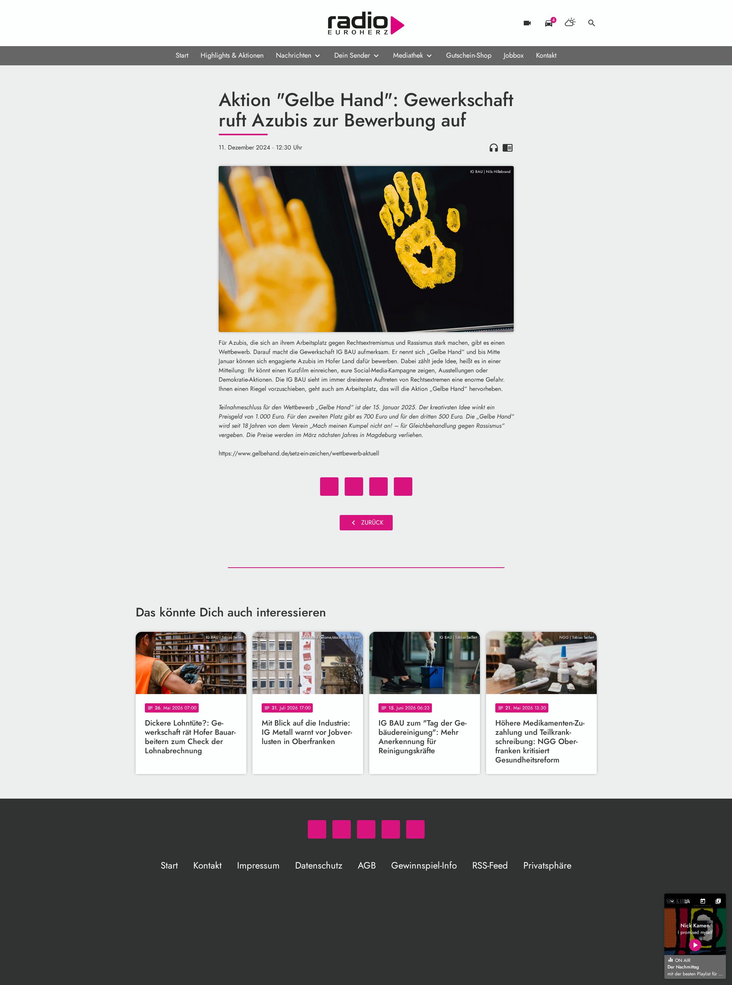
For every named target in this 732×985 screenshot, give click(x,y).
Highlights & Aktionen (232, 55)
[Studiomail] (189, 23)
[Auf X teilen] (354, 486)
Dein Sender (352, 55)
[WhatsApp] (143, 23)
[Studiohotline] (204, 23)
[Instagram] (174, 23)
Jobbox (514, 55)
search (591, 23)
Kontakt (546, 55)
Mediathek (408, 55)
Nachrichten (293, 55)
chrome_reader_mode (507, 147)
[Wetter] (570, 23)
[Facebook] (158, 23)
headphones (493, 147)
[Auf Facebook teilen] (329, 486)
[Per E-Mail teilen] (403, 486)
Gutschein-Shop (468, 55)
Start (182, 55)
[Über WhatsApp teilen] (378, 486)
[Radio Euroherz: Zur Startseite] (366, 23)
